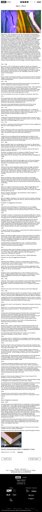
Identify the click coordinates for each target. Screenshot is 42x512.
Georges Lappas (34, 459)
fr (30, 1)
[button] (37, 510)
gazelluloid (26, 449)
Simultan (20, 452)
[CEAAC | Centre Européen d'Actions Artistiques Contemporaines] (6, 2)
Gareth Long (6, 459)
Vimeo (33, 449)
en (32, 1)
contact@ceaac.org (21, 483)
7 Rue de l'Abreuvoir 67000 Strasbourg (21, 480)
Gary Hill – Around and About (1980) (10, 449)
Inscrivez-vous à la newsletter (21, 471)
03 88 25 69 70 (21, 482)
